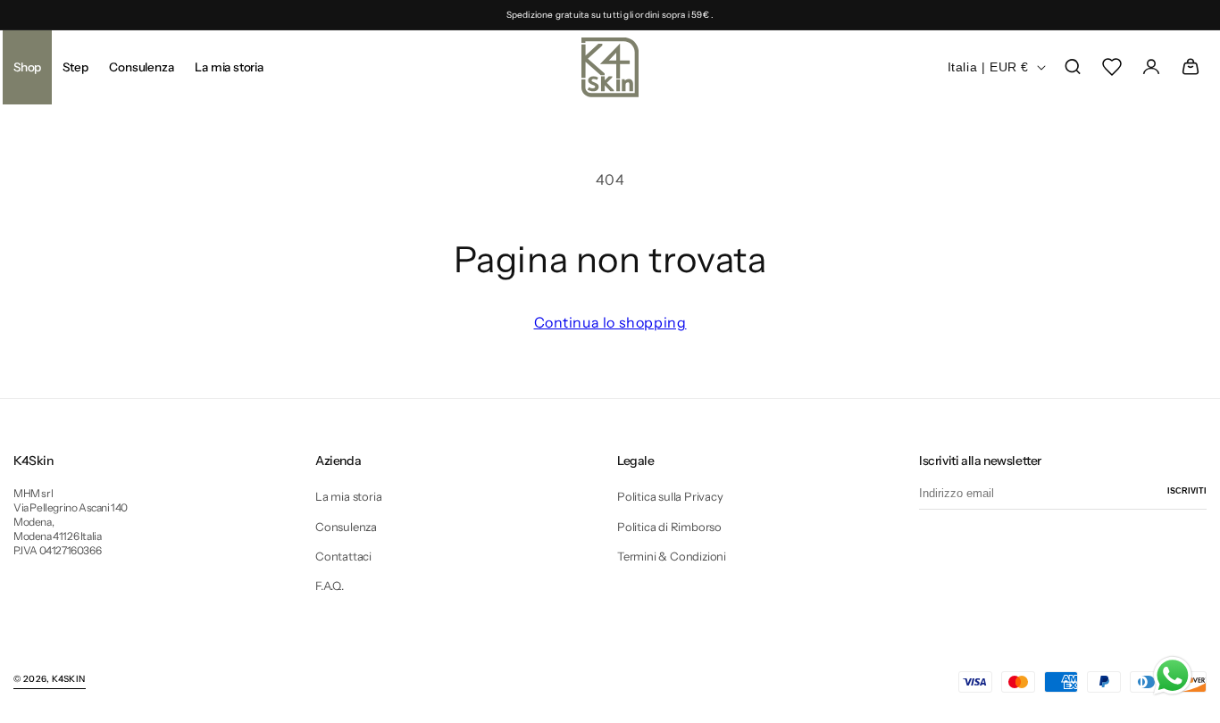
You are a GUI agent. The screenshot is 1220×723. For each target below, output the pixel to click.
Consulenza (346, 526)
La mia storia (348, 496)
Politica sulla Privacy (670, 496)
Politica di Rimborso (669, 526)
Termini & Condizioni (671, 556)
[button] (75, 67)
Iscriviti (1187, 490)
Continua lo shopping (610, 322)
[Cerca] (1072, 67)
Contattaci (343, 556)
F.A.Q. (329, 585)
